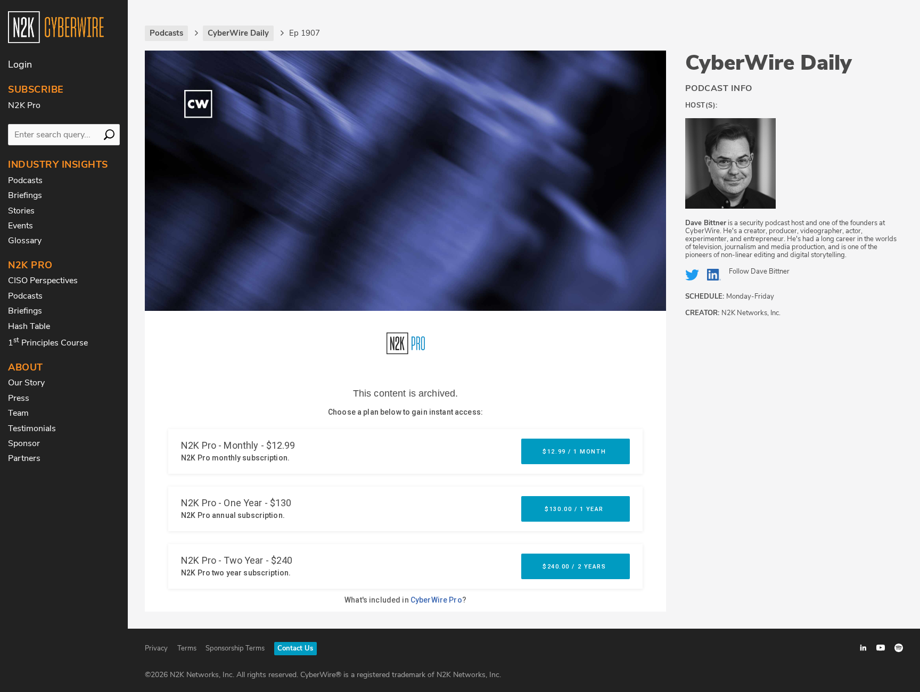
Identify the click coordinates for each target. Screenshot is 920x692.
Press (18, 398)
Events (20, 226)
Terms (186, 648)
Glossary (25, 240)
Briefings (25, 195)
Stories (21, 211)
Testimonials (32, 428)
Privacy (156, 648)
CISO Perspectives (43, 280)
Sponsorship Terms (235, 648)
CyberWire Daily (768, 62)
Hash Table (29, 326)
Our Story (26, 383)
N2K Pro (24, 105)
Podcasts (25, 180)
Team (18, 413)
